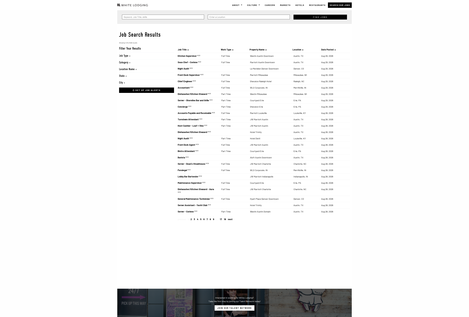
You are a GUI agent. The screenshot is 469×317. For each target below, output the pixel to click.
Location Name (127, 69)
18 (225, 219)
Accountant (184, 87)
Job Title (183, 49)
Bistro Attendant (186, 151)
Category (124, 62)
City (121, 82)
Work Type (226, 49)
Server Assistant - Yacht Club (192, 205)
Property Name (258, 49)
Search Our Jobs (340, 5)
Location (297, 49)
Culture (252, 5)
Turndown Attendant (188, 119)
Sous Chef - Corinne (187, 62)
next (230, 219)
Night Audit (183, 68)
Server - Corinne (186, 211)
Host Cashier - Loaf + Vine (191, 125)
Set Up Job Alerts (147, 90)
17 (221, 219)
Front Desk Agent (186, 144)
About (236, 5)
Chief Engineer (185, 81)
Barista (181, 157)
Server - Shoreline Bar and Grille (193, 100)
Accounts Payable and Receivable (194, 113)
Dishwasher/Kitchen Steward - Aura (196, 189)
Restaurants (317, 5)
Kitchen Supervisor (187, 56)
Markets (285, 5)
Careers (270, 5)
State (122, 76)
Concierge (183, 106)
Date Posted (328, 49)
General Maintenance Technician (194, 198)
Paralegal (182, 170)
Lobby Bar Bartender (188, 176)
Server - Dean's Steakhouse (191, 163)
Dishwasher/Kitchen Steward (192, 94)
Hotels (299, 5)
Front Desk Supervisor (189, 75)
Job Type (124, 55)
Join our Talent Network (234, 308)
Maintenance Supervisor (190, 183)
